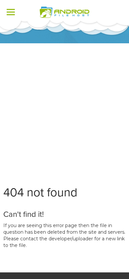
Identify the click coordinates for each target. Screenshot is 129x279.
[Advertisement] (64, 111)
